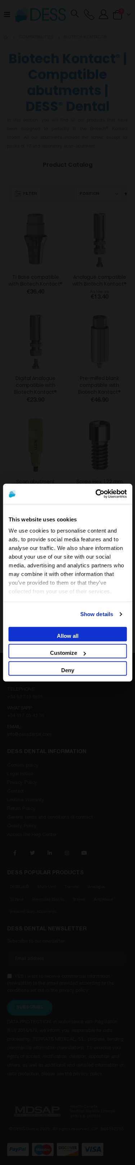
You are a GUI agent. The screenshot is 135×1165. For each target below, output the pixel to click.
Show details (96, 614)
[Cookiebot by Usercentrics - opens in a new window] (96, 494)
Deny (67, 670)
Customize (63, 653)
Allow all (67, 635)
